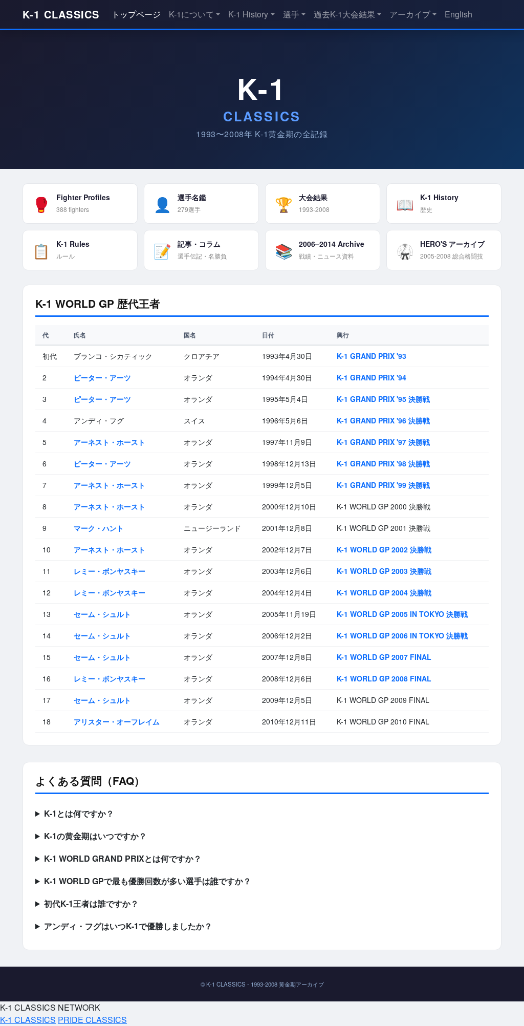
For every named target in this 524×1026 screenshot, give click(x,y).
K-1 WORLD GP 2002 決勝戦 (384, 549)
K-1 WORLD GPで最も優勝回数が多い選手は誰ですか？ (147, 881)
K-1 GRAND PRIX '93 (371, 356)
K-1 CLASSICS (61, 14)
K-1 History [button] (248, 14)
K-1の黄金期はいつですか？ (95, 836)
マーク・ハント (99, 528)
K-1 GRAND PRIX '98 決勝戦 (383, 463)
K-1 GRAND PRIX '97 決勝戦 (383, 442)
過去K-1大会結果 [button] (344, 14)
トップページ (136, 14)
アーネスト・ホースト (109, 442)
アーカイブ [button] (409, 14)
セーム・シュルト (102, 614)
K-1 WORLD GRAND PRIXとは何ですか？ (123, 858)
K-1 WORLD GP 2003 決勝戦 (384, 571)
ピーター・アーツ (102, 377)
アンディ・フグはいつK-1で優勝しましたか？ (128, 926)
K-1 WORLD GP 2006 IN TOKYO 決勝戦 (402, 635)
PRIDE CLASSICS (92, 1019)
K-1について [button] (191, 14)
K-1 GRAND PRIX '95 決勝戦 (383, 399)
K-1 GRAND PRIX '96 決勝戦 (383, 420)
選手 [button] (291, 14)
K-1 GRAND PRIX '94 (371, 377)
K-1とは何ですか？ (79, 813)
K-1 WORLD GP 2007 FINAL (384, 657)
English (458, 14)
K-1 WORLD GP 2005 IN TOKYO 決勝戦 (402, 614)
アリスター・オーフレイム (117, 721)
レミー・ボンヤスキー (109, 571)
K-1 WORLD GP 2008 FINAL (384, 678)
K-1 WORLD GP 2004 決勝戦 (384, 592)
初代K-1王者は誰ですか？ (91, 903)
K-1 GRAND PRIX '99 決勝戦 (383, 485)
